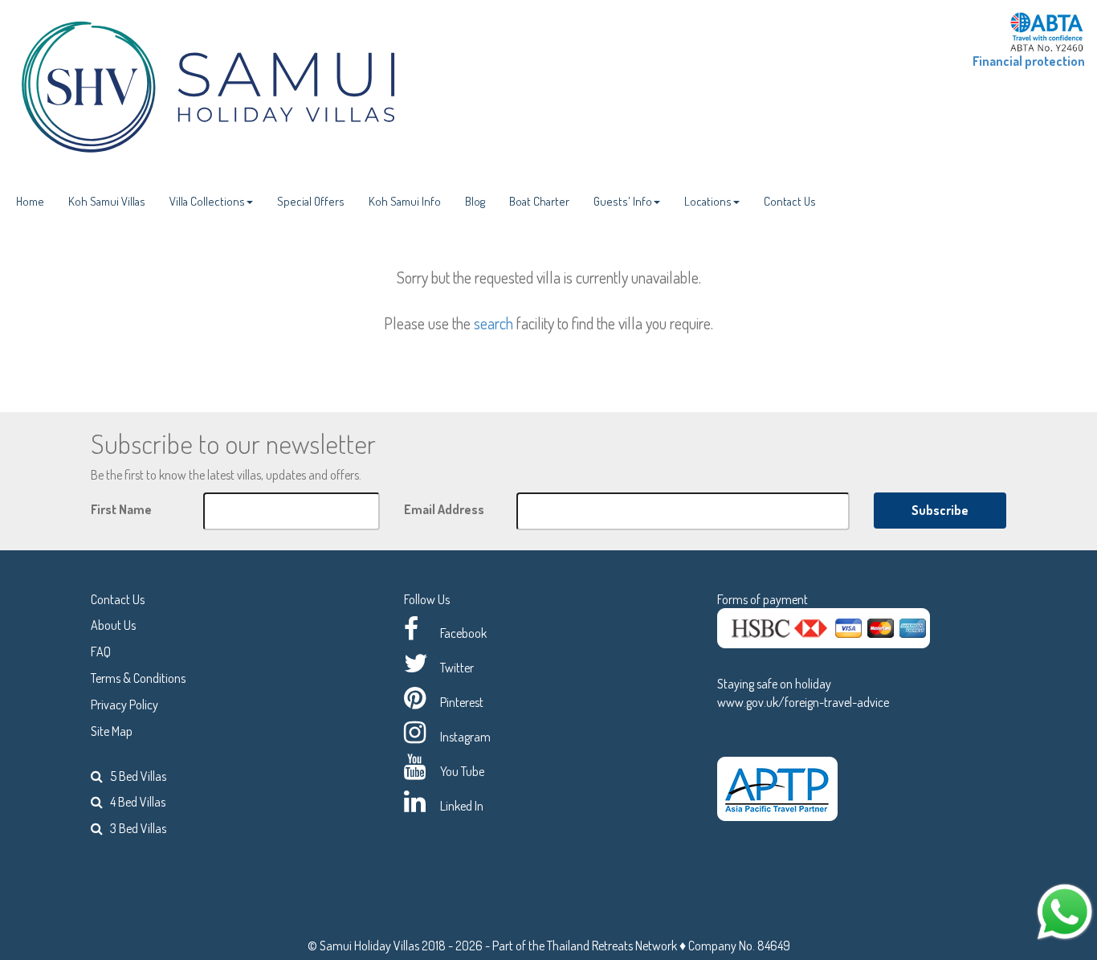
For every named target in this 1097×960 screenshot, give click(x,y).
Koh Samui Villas (106, 201)
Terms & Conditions (138, 678)
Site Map (112, 731)
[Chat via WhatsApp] (1065, 910)
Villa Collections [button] (207, 201)
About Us (113, 625)
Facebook (463, 633)
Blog (475, 201)
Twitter (457, 668)
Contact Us (790, 201)
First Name (121, 509)
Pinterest (461, 702)
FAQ (101, 651)
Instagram (465, 737)
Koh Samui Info (405, 201)
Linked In (461, 806)
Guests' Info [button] (622, 201)
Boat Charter (539, 201)
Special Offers (311, 201)
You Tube (462, 771)
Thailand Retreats (590, 946)
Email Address (444, 509)
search (493, 323)
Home (30, 201)
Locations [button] (708, 201)
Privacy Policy (124, 705)
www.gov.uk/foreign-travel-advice (803, 702)
